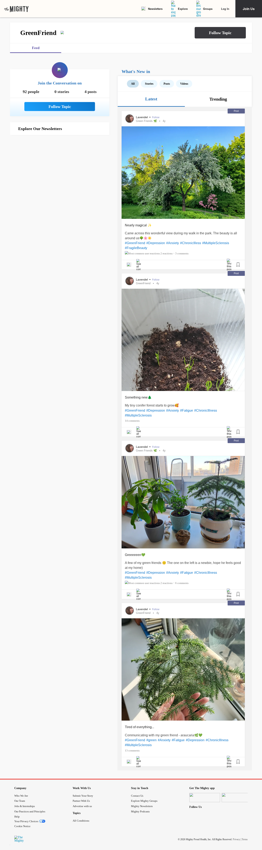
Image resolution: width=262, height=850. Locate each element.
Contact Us (137, 795)
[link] (16, 8)
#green (151, 740)
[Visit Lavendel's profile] (129, 119)
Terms (245, 839)
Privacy (236, 839)
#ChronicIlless (190, 243)
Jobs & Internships (24, 806)
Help (17, 816)
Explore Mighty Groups (144, 800)
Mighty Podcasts (140, 811)
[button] (220, 32)
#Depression (155, 243)
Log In (225, 9)
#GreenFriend (135, 243)
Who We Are (21, 795)
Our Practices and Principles (29, 811)
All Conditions (81, 820)
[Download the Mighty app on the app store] (204, 797)
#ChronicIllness (205, 410)
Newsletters (155, 9)
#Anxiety (172, 243)
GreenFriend (143, 283)
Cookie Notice (22, 826)
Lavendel (142, 117)
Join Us (249, 8)
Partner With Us (81, 800)
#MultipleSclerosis (215, 243)
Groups (207, 9)
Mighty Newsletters (142, 806)
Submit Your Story (83, 795)
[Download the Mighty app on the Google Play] (237, 797)
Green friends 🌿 (146, 120)
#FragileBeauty (136, 248)
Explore (183, 9)
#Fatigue (186, 410)
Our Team (19, 800)
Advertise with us (82, 806)
